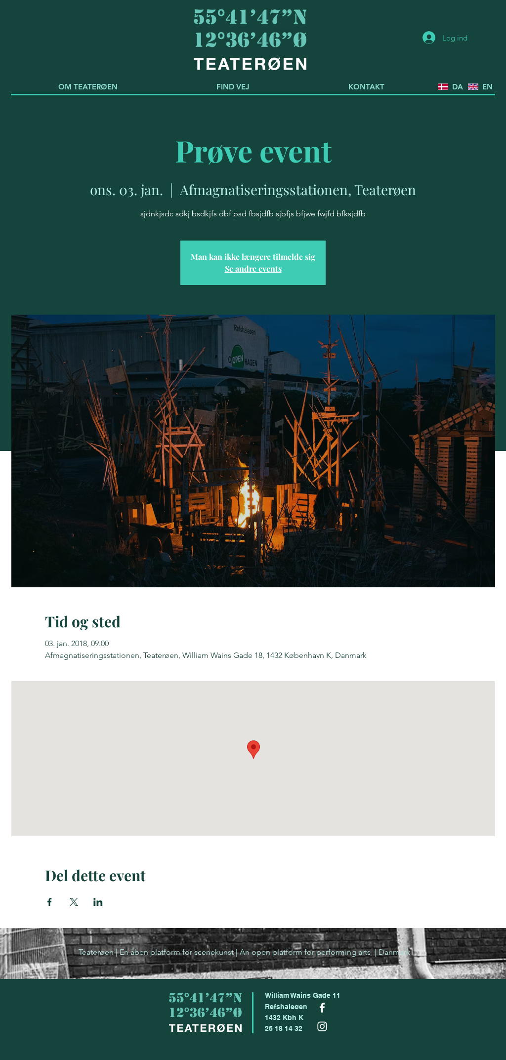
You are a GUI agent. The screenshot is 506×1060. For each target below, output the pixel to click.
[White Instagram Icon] (322, 1026)
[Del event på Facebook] (49, 902)
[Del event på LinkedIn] (98, 902)
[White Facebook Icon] (322, 1007)
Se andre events (253, 268)
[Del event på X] (74, 902)
